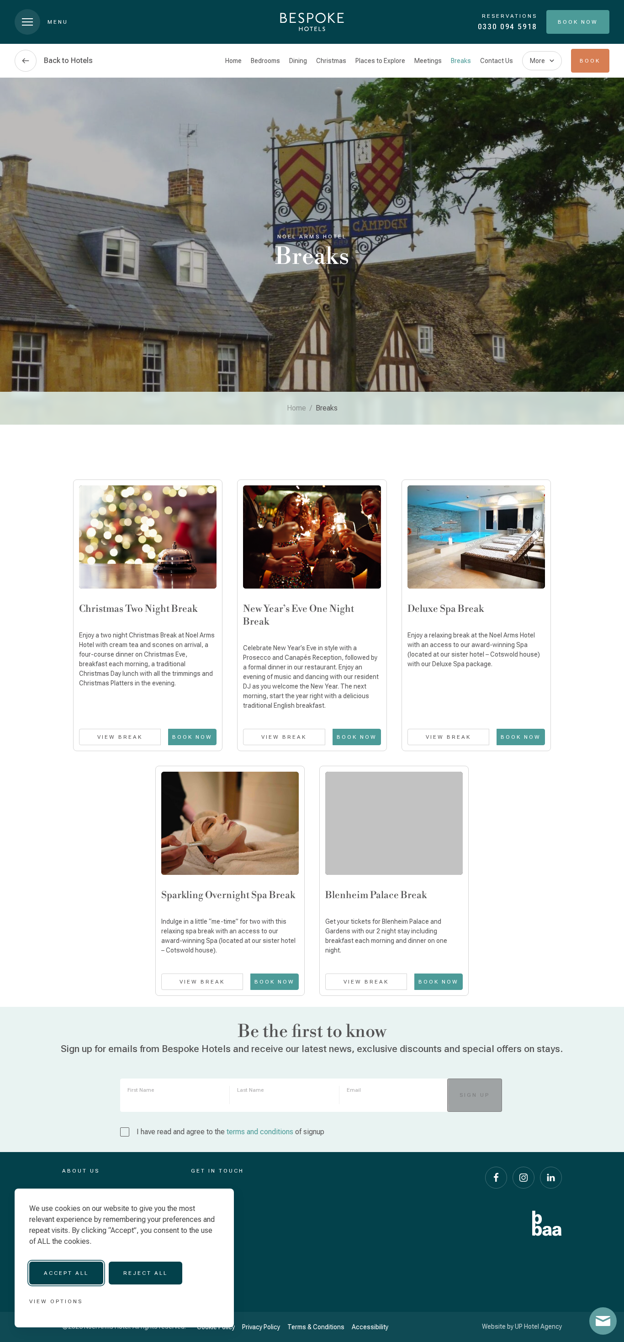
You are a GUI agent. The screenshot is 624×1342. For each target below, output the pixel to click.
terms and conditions (260, 1131)
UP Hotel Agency (538, 1326)
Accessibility (370, 1327)
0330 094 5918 (507, 26)
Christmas (331, 60)
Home (233, 60)
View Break (120, 737)
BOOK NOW (192, 737)
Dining (298, 60)
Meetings (428, 60)
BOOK (590, 61)
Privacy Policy (261, 1327)
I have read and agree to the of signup (230, 1131)
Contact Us (496, 60)
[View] (148, 537)
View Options (56, 1301)
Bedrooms (265, 60)
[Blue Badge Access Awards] (547, 1223)
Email (354, 1090)
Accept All (66, 1273)
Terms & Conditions (315, 1327)
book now (438, 982)
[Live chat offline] (603, 1321)
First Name (140, 1090)
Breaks (461, 60)
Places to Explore (380, 60)
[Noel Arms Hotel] (312, 22)
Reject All (145, 1273)
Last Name (250, 1090)
